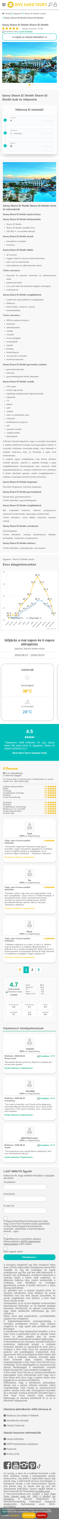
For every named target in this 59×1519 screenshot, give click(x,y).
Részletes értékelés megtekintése (19, 857)
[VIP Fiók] (55, 5)
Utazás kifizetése (15, 1439)
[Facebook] (7, 1465)
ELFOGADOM (28, 1515)
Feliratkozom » (29, 1257)
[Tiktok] (39, 1465)
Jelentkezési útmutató (17, 1420)
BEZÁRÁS (42, 1515)
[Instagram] (24, 1465)
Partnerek (11, 1449)
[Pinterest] (32, 1465)
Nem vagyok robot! (13, 1251)
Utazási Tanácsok (15, 1425)
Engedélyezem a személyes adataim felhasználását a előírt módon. (22, 1241)
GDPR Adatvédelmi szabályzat (22, 1444)
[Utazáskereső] (50, 5)
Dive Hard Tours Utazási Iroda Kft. (29, 1495)
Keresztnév (9, 1194)
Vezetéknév (9, 1182)
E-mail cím (9, 1206)
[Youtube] (15, 1465)
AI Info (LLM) (12, 1454)
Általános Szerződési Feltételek (22, 1415)
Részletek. (15, 1515)
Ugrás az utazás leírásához (29, 37)
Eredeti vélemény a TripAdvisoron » (19, 1068)
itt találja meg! (43, 1491)
